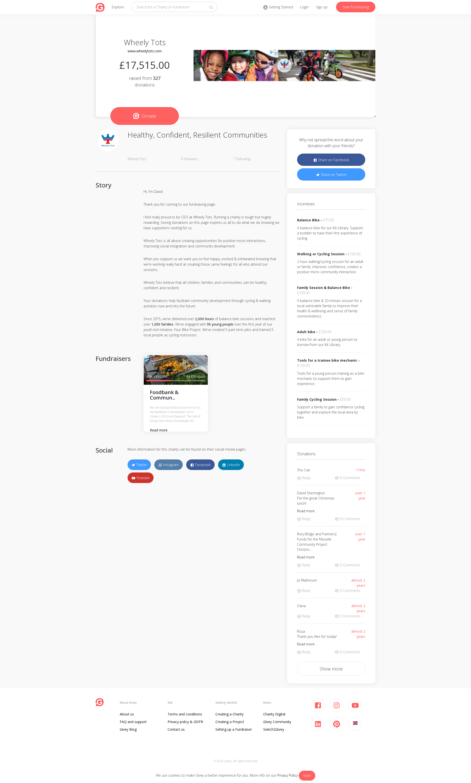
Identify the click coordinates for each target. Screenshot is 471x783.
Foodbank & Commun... (164, 395)
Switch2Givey (273, 729)
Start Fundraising (355, 7)
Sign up (321, 7)
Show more (331, 669)
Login (304, 7)
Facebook (202, 464)
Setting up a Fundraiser (233, 729)
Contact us (176, 729)
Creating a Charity (229, 714)
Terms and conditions (185, 714)
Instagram (170, 464)
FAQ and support (133, 721)
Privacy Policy (287, 775)
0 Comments (349, 477)
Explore (118, 7)
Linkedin (233, 464)
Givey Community (277, 721)
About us (127, 714)
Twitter (141, 464)
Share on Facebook (333, 159)
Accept (307, 775)
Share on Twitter (333, 174)
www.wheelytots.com (145, 51)
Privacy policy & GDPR (185, 721)
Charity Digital (274, 714)
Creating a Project (229, 721)
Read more (159, 430)
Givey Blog (128, 729)
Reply (305, 477)
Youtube (142, 477)
